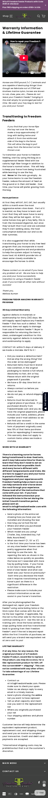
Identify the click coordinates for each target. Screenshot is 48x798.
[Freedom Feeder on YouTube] (44, 785)
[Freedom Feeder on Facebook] (39, 782)
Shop (6, 16)
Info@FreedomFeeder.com (26, 506)
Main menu (9, 763)
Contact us (10, 771)
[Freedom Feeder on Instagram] (44, 782)
